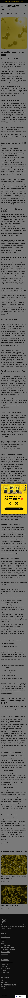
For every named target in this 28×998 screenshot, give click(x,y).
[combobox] (20, 996)
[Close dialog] (25, 485)
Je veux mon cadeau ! (14, 509)
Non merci (14, 511)
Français (21, 996)
